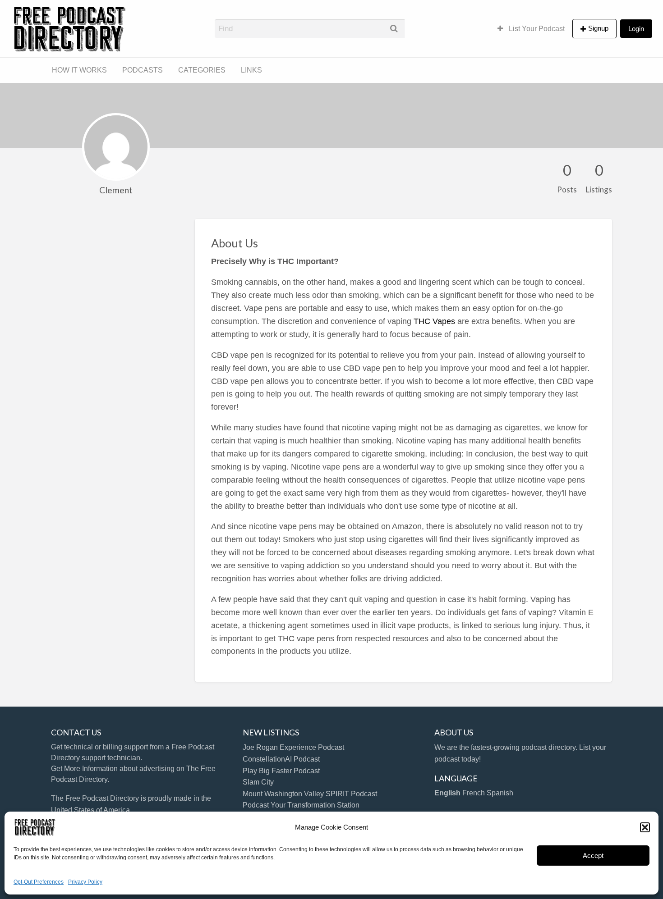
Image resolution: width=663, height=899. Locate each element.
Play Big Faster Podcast (281, 771)
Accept (593, 855)
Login (636, 28)
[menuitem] (531, 28)
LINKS (251, 70)
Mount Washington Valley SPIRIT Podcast (310, 794)
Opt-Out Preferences (39, 882)
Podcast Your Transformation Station (301, 805)
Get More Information (84, 768)
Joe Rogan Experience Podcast (293, 747)
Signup (598, 28)
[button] (644, 827)
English (447, 793)
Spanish (500, 793)
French (473, 793)
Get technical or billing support (99, 747)
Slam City (258, 782)
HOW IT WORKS (79, 70)
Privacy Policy (85, 882)
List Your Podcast (536, 28)
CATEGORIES (202, 70)
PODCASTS (142, 70)
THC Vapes (434, 321)
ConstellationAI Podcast (281, 759)
